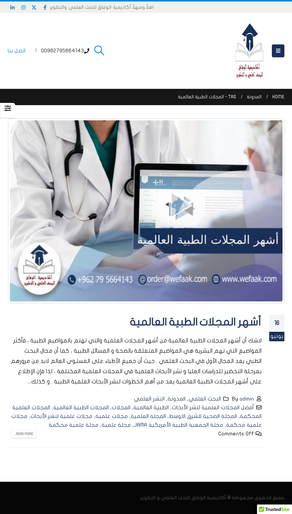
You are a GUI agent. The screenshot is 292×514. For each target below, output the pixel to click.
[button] (278, 50)
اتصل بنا (16, 51)
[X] (34, 7)
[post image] (146, 210)
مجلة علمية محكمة (73, 425)
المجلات (121, 407)
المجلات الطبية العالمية (81, 407)
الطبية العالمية (151, 407)
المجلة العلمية (148, 416)
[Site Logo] (249, 51)
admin (247, 399)
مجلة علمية (116, 425)
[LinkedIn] (12, 7)
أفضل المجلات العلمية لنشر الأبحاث (213, 407)
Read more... (23, 434)
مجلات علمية (111, 416)
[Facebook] (45, 7)
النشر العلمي (149, 399)
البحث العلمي (205, 399)
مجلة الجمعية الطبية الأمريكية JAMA (178, 425)
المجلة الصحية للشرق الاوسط (203, 416)
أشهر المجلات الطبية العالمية (196, 322)
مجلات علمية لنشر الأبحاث (61, 416)
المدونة (177, 399)
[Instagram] (24, 7)
